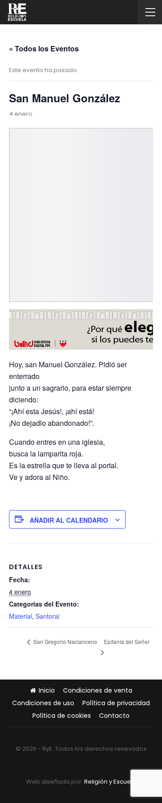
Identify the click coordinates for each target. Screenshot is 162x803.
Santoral (47, 615)
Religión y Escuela (110, 781)
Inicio (47, 690)
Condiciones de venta (97, 690)
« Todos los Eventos (44, 48)
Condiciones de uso (43, 702)
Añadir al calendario (69, 520)
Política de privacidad (116, 702)
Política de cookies (61, 715)
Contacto (114, 715)
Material (20, 615)
